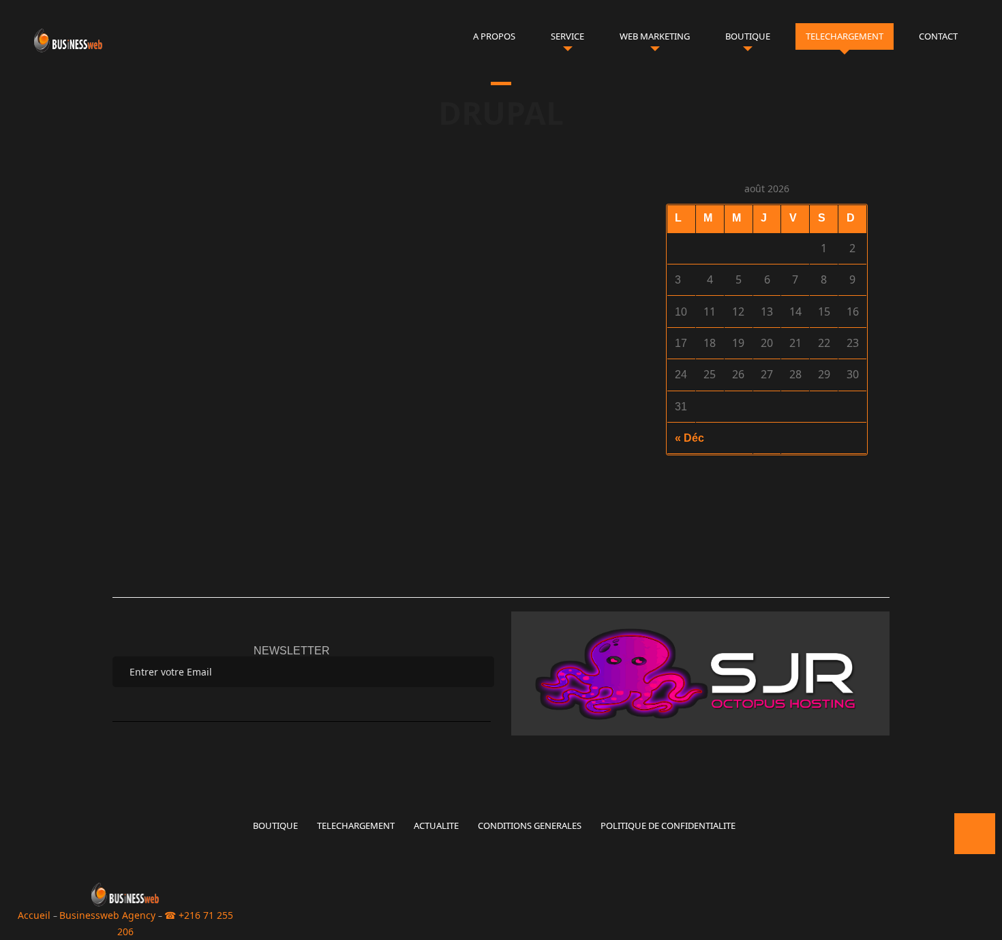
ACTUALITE (436, 825)
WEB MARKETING (655, 36)
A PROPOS (494, 36)
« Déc (689, 438)
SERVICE (567, 36)
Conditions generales (529, 825)
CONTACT (938, 36)
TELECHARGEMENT (844, 36)
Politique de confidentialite (668, 825)
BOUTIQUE (747, 36)
